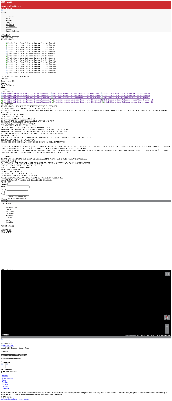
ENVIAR (4, 201)
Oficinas (5, 382)
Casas (4, 380)
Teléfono (4, 187)
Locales (5, 384)
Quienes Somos (11, 27)
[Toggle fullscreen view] (167, 274)
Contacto (9, 29)
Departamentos (7, 378)
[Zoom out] (167, 331)
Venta (8, 18)
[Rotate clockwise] (169, 317)
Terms (158, 335)
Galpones (5, 388)
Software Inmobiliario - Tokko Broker (15, 399)
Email (3, 194)
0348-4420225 (8, 346)
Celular (3, 189)
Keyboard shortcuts (130, 335)
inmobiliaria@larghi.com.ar (11, 6)
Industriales (10, 25)
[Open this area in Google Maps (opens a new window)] (5, 334)
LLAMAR (10, 16)
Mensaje (4, 199)
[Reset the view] (167, 318)
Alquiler (9, 20)
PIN (2, 192)
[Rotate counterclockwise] (165, 317)
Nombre (4, 184)
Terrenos (5, 376)
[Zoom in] (167, 326)
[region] (86, 303)
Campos (9, 23)
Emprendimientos (12, 31)
